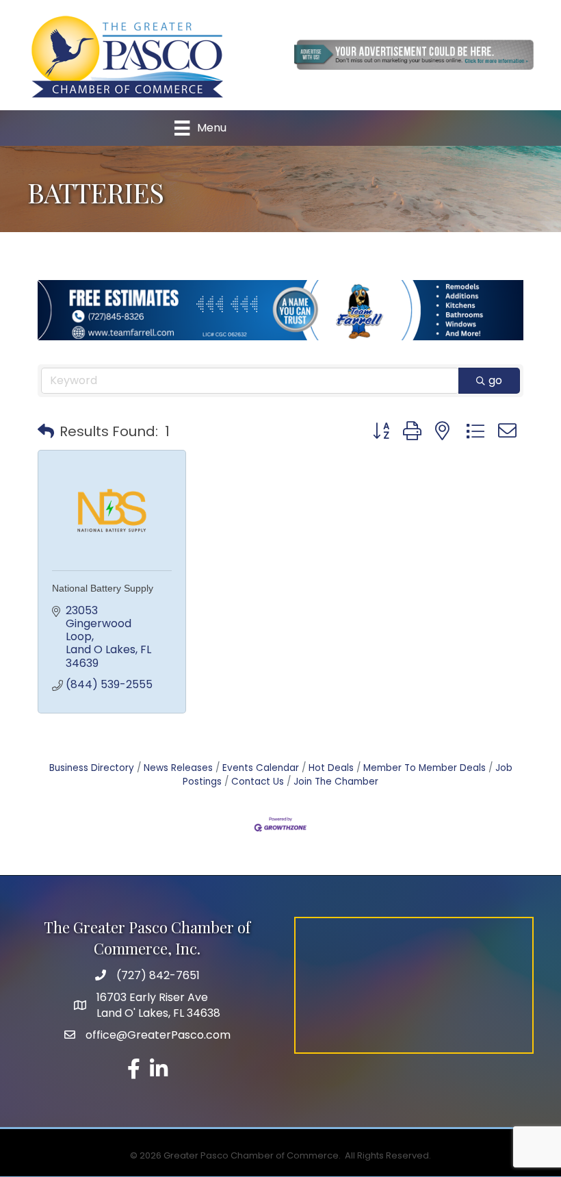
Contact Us (257, 781)
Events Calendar (260, 767)
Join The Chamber (335, 781)
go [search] (495, 380)
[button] (46, 431)
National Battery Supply (102, 588)
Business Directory (91, 767)
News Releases (178, 767)
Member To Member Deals (424, 767)
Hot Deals (331, 767)
